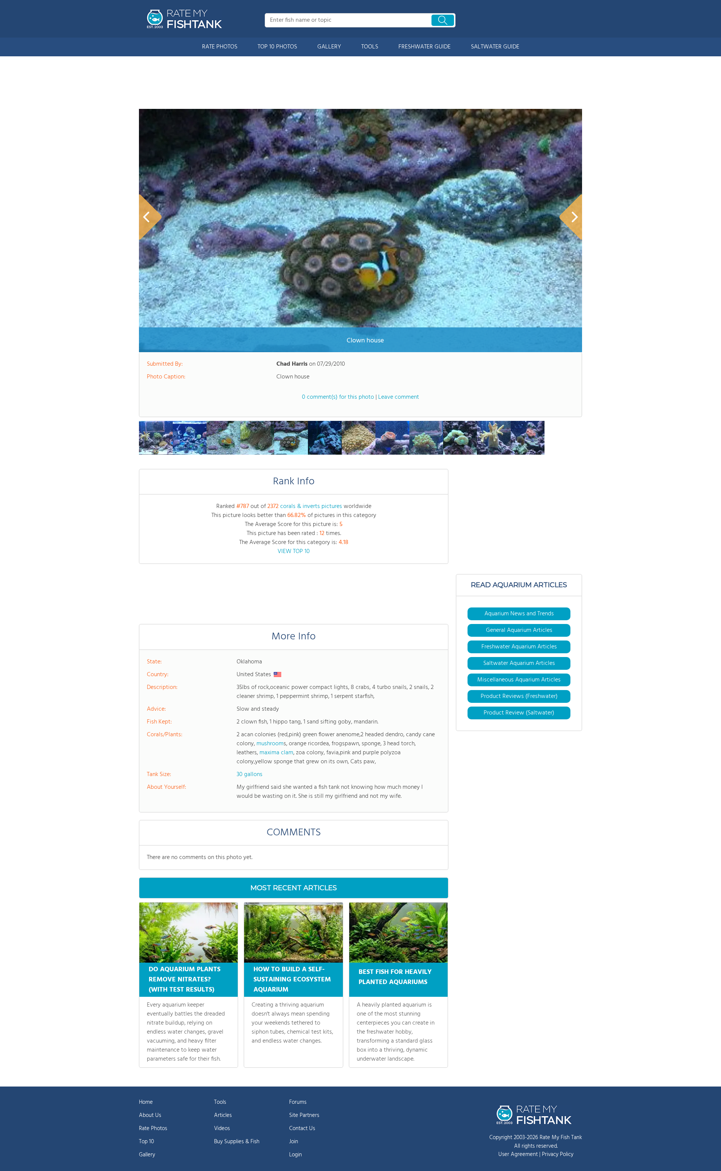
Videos (222, 1128)
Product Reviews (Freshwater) (519, 696)
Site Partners (304, 1115)
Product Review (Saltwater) (519, 713)
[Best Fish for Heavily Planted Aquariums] (398, 933)
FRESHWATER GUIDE (424, 47)
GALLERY (329, 47)
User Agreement (518, 1154)
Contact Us (302, 1128)
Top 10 (146, 1141)
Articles (223, 1115)
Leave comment (398, 397)
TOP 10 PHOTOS (277, 47)
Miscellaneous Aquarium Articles (519, 680)
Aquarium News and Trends (519, 614)
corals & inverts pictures (311, 506)
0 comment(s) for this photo (338, 397)
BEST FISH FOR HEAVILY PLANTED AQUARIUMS (395, 977)
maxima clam (276, 753)
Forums (297, 1102)
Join (293, 1141)
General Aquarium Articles (519, 630)
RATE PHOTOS (219, 47)
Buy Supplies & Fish (236, 1141)
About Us (150, 1115)
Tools (220, 1102)
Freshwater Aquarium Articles (519, 647)
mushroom (270, 744)
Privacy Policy (557, 1154)
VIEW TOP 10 (294, 551)
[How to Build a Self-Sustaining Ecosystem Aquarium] (293, 933)
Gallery (147, 1154)
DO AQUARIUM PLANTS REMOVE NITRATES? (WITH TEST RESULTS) (184, 980)
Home (146, 1102)
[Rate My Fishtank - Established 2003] (185, 19)
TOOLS (369, 47)
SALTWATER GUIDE (495, 47)
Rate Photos (153, 1128)
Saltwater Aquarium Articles (519, 663)
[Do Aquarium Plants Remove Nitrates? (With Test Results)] (188, 933)
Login (295, 1154)
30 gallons (249, 774)
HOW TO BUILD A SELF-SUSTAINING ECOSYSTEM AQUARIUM (292, 980)
